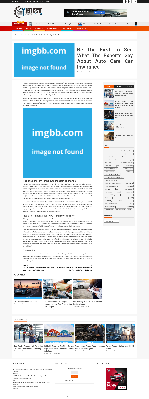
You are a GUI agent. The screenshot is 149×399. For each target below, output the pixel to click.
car (118, 165)
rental (131, 198)
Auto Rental (39, 28)
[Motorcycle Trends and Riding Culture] (109, 136)
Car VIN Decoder (128, 168)
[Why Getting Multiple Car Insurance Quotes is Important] (87, 289)
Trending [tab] (129, 86)
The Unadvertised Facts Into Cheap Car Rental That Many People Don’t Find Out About (40, 268)
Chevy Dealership (110, 171)
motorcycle (129, 192)
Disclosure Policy (38, 1)
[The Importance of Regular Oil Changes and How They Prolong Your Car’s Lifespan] (57, 289)
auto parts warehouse (127, 162)
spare (131, 203)
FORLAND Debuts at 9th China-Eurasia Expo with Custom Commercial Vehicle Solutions (108, 24)
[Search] (135, 28)
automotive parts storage (112, 159)
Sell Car (121, 201)
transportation (109, 209)
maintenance (108, 192)
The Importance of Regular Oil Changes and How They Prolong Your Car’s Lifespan (57, 304)
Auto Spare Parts (53, 28)
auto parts (108, 162)
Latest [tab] (108, 86)
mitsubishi (119, 192)
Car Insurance (129, 165)
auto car (115, 151)
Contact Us (28, 1)
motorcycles (129, 195)
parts (120, 198)
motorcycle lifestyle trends (112, 195)
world (129, 209)
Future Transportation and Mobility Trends (25, 387)
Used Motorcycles (120, 209)
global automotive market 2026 (113, 183)
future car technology (111, 180)
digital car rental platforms (112, 174)
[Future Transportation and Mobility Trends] (109, 126)
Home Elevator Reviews (111, 186)
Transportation (80, 28)
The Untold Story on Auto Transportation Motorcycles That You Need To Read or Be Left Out (75, 268)
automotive (129, 154)
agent (106, 151)
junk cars (107, 189)
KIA (117, 189)
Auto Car (29, 28)
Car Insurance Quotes (111, 168)
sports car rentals (110, 206)
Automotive (18, 28)
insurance (130, 186)
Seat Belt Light (109, 201)
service (131, 201)
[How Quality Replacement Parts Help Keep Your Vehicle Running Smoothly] (109, 93)
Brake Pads (108, 165)
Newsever (70, 397)
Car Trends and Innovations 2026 (26, 301)
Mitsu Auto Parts (19, 35)
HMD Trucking (129, 183)
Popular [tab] (119, 86)
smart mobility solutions (111, 203)
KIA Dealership (129, 189)
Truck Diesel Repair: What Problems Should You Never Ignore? (124, 115)
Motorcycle (67, 28)
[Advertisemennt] (95, 12)
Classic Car (130, 171)
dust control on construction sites (114, 177)
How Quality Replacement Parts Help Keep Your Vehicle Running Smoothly (55, 24)
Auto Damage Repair (127, 151)
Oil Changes (108, 198)
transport (130, 206)
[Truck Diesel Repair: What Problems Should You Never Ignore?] (109, 115)
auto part (130, 159)
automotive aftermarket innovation (114, 157)
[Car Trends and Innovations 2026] (28, 289)
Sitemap (47, 1)
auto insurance (109, 154)
